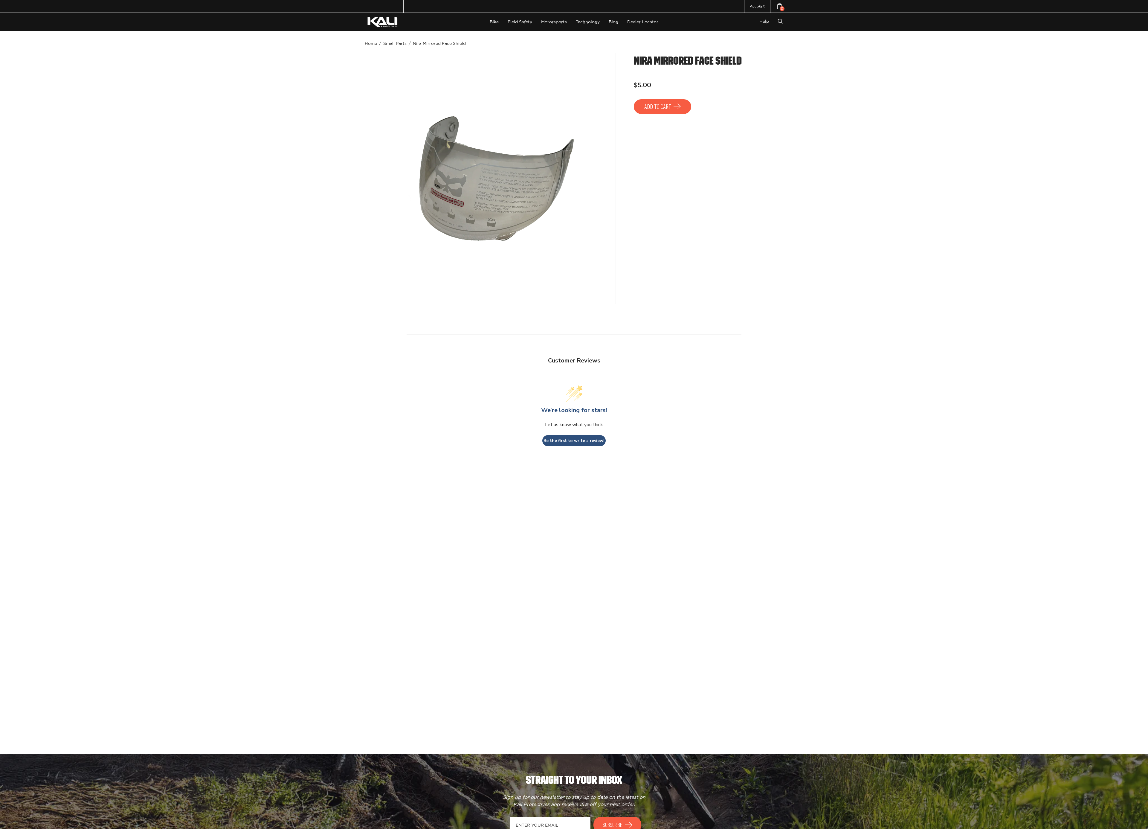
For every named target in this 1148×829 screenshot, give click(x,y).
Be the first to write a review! (574, 441)
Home (371, 43)
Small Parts (395, 43)
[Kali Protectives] (383, 22)
